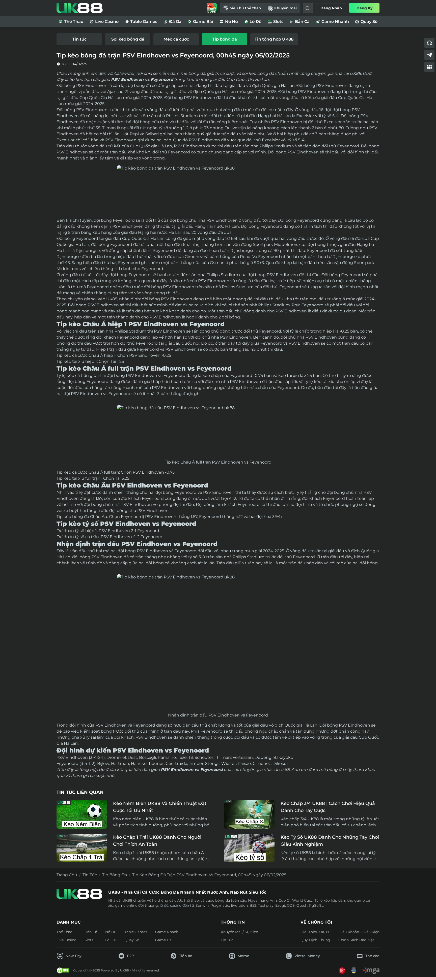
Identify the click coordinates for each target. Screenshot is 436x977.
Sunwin (202, 905)
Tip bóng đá (114, 874)
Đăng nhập (331, 8)
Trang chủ (67, 874)
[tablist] (218, 39)
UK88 (111, 299)
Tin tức (90, 874)
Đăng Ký (364, 8)
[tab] (79, 39)
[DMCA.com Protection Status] (63, 970)
